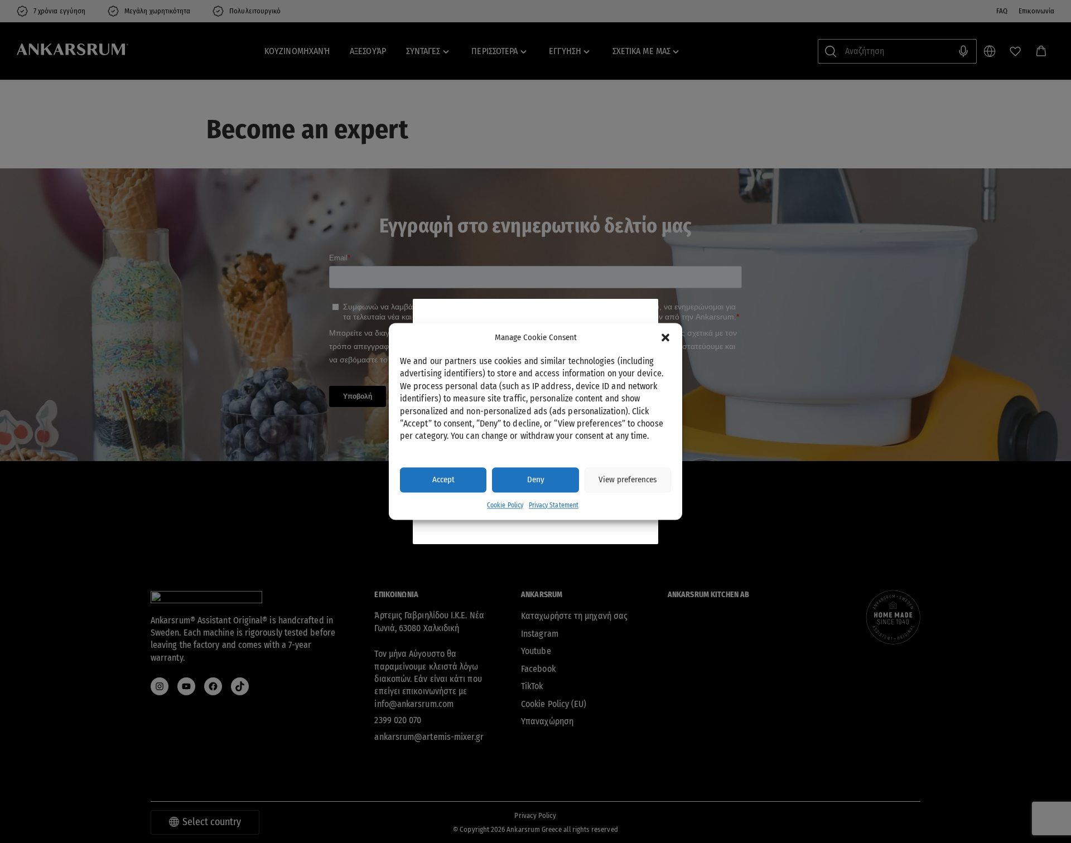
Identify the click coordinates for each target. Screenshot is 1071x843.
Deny (535, 480)
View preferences (628, 480)
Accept (443, 480)
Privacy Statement (553, 505)
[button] (665, 337)
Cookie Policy (505, 505)
